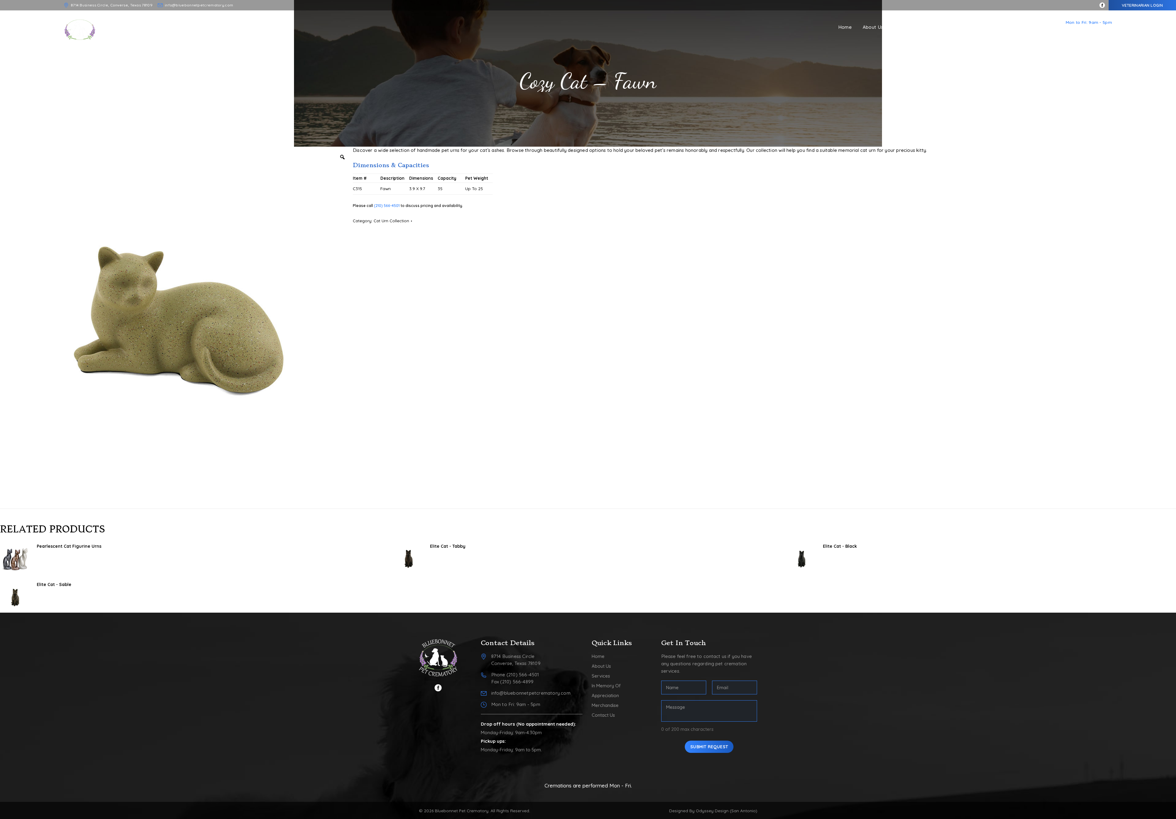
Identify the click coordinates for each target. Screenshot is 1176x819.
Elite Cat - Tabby (448, 546)
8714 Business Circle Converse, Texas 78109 (516, 659)
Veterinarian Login (1142, 5)
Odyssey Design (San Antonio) (726, 810)
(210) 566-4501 (1086, 29)
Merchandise (605, 705)
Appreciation (605, 695)
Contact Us (603, 715)
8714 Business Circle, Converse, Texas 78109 (112, 5)
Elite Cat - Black (840, 546)
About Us (601, 666)
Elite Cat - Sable (54, 584)
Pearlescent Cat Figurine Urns (69, 546)
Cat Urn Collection (391, 220)
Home (598, 656)
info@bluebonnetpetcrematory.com (199, 5)
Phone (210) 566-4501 (515, 675)
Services (601, 676)
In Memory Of (606, 686)
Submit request (709, 746)
